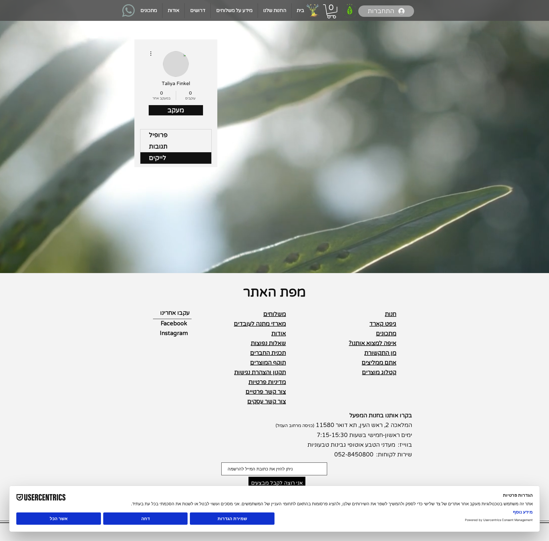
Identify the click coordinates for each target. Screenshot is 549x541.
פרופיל (158, 135)
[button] (331, 11)
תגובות (158, 146)
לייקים (157, 158)
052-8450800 (353, 454)
